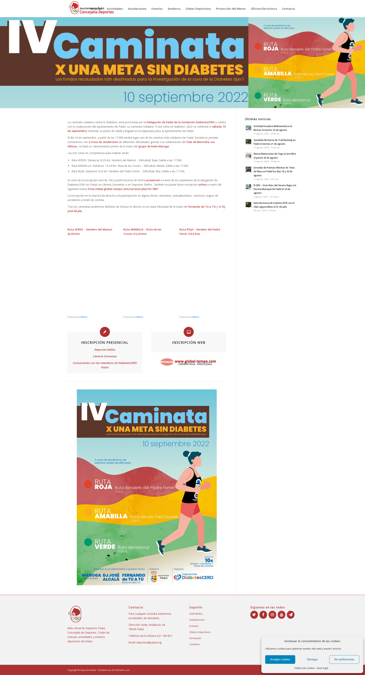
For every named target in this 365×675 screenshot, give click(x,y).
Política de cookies (304, 668)
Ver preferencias (344, 659)
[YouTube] (281, 615)
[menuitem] (96, 8)
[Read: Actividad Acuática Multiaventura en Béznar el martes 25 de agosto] (248, 128)
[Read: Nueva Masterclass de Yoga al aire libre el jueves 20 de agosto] (248, 155)
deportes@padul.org (148, 642)
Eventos (194, 626)
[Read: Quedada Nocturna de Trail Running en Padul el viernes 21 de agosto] (248, 141)
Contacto (194, 644)
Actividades (196, 613)
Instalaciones (197, 619)
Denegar (312, 659)
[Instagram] (272, 615)
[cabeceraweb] (188, 362)
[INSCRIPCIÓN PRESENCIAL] (105, 332)
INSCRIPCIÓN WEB (188, 342)
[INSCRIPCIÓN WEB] (189, 332)
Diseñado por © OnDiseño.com (114, 670)
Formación (195, 638)
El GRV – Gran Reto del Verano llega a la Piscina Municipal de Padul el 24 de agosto (275, 189)
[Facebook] (263, 615)
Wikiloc (84, 316)
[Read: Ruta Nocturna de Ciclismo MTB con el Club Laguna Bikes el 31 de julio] (248, 204)
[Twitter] (254, 615)
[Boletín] (290, 615)
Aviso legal (322, 668)
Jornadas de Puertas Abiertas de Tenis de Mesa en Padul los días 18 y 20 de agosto (274, 171)
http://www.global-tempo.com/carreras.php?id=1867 (123, 189)
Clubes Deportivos (200, 632)
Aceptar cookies (280, 659)
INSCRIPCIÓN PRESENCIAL (104, 342)
